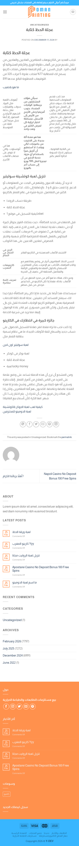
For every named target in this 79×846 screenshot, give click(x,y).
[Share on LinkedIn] (56, 424)
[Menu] (5, 11)
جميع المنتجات (35, 833)
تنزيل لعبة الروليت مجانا (26, 555)
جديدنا (46, 833)
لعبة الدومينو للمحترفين (17, 411)
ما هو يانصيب (11, 87)
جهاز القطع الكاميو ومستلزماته (53, 836)
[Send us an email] (26, 707)
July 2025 (8, 648)
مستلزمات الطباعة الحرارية (24, 836)
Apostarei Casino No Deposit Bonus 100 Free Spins (40, 569)
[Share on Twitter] (36, 424)
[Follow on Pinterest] (33, 707)
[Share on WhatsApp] (23, 424)
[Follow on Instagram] (13, 707)
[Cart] (73, 12)
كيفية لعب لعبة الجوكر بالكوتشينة (23, 406)
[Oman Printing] (39, 12)
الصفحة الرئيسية (19, 833)
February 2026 (12, 641)
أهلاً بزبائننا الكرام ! (13, 476)
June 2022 (9, 662)
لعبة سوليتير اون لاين (15, 344)
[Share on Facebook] (29, 424)
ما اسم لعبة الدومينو (24, 582)
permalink (67, 437)
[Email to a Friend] (43, 424)
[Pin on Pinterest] (49, 424)
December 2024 (13, 655)
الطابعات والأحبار (59, 833)
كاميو (6, 794)
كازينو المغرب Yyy (23, 543)
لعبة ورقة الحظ (21, 531)
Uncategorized (12, 620)
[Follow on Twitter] (19, 707)
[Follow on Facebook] (6, 707)
